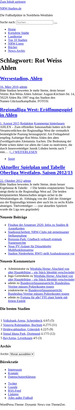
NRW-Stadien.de (10, 8)
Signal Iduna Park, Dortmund (21, 333)
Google (12, 387)
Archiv (4, 354)
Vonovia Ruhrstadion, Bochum (22, 325)
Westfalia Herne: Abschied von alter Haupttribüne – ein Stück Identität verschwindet (41, 270)
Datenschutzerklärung (22, 376)
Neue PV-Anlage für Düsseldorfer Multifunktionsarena (29, 248)
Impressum (15, 369)
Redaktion (26, 123)
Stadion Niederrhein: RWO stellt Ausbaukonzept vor (41, 253)
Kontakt (13, 373)
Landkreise (15, 36)
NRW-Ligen (16, 43)
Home (12, 29)
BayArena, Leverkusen (17, 338)
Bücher (12, 47)
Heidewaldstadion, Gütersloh (21, 329)
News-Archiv (16, 50)
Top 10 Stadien (17, 40)
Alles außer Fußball (20, 397)
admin (23, 87)
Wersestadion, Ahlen (21, 78)
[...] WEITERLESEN (23, 152)
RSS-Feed (14, 390)
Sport (11, 158)
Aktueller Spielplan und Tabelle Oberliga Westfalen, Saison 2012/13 (36, 170)
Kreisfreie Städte (18, 33)
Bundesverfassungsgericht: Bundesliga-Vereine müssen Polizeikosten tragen (39, 284)
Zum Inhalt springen (13, 1)
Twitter (12, 383)
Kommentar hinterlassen (49, 123)
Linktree (13, 394)
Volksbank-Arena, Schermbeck (22, 320)
